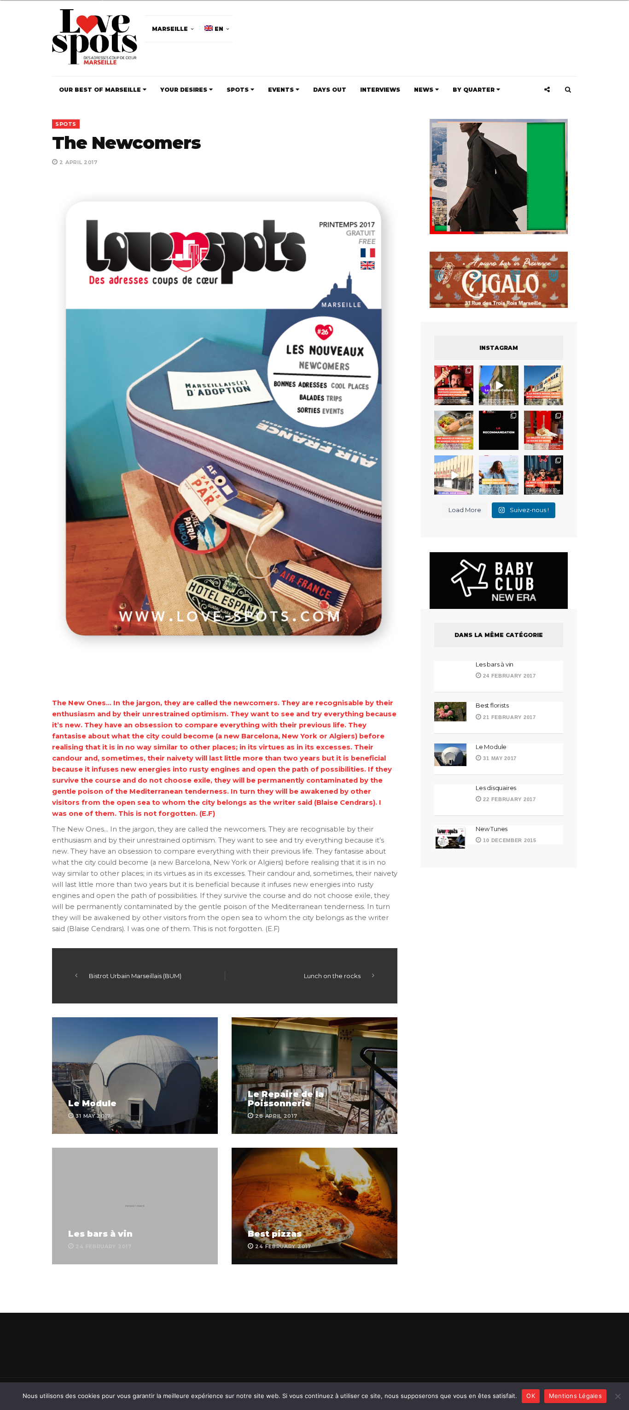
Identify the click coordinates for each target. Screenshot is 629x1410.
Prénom (205, 712)
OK (530, 1395)
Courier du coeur (223, 772)
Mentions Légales (575, 1395)
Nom (283, 712)
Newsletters (213, 754)
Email (368, 712)
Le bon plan (214, 785)
